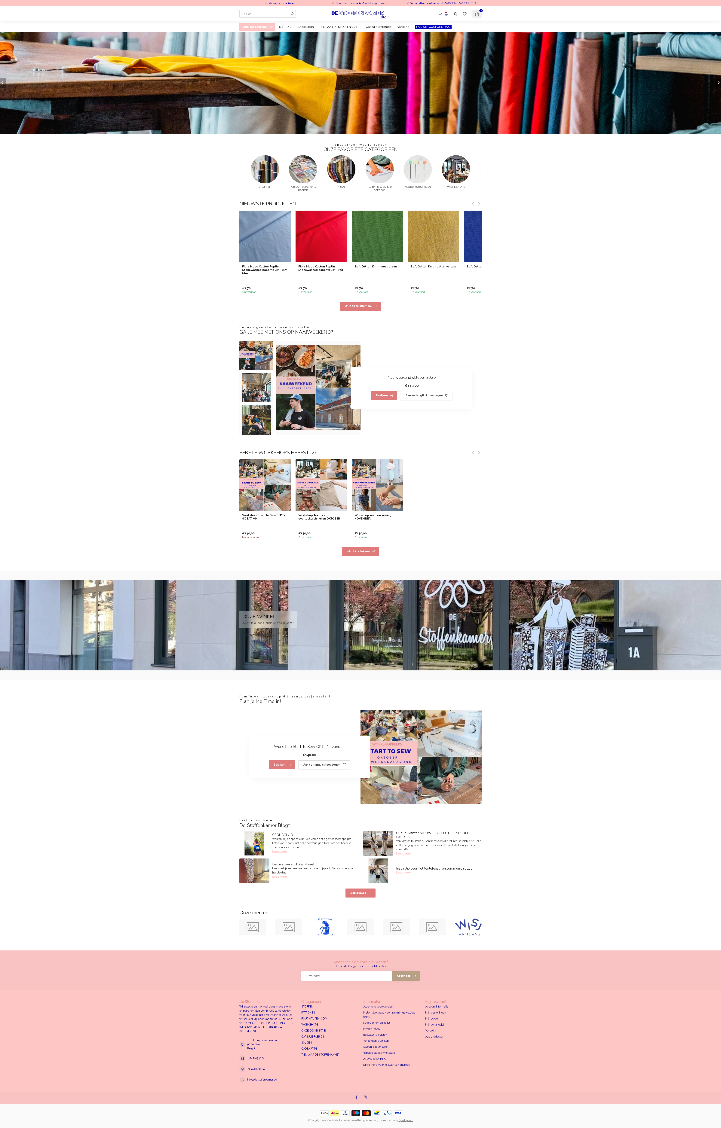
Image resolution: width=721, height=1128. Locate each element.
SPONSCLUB (282, 835)
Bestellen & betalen (375, 1034)
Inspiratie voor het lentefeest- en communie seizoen (435, 868)
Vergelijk (430, 1030)
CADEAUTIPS (309, 1048)
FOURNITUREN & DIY (314, 1018)
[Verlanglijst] (465, 14)
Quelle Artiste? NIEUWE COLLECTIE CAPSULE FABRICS (432, 835)
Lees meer (279, 851)
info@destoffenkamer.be (262, 1079)
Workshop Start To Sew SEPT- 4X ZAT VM (263, 517)
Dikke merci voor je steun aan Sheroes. (386, 1064)
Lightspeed (367, 1120)
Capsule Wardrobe (378, 27)
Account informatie (436, 1006)
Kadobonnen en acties (377, 1022)
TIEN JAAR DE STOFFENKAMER (339, 27)
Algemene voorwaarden (378, 1006)
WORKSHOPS (309, 1024)
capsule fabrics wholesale (379, 1052)
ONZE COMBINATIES (314, 1030)
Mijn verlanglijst (434, 1024)
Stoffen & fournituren (375, 1046)
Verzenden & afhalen (376, 1040)
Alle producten (434, 1036)
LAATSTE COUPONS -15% (433, 27)
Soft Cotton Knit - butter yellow (433, 266)
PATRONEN (308, 1012)
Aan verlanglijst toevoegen (424, 395)
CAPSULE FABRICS (312, 1036)
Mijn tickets (432, 1018)
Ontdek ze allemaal (358, 305)
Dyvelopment (406, 1120)
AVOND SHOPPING (374, 1058)
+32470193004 (256, 1058)
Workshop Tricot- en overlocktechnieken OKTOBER (319, 517)
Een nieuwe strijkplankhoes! (293, 864)
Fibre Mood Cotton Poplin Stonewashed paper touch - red (320, 268)
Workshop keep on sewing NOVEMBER (372, 517)
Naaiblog (403, 27)
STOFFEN (307, 1006)
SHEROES (285, 27)
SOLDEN (306, 1042)
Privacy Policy (371, 1028)
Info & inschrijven (358, 551)
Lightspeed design (385, 1120)
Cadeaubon (306, 27)
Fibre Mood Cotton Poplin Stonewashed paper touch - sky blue (264, 270)
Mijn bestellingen (435, 1012)
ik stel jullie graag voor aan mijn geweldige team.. (389, 1014)
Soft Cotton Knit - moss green (375, 266)
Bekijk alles (358, 892)
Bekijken (382, 395)
